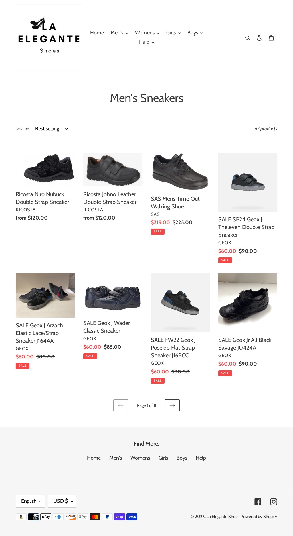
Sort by (22, 129)
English (29, 501)
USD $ (60, 501)
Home (94, 458)
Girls (163, 458)
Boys (182, 458)
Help (201, 458)
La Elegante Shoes (223, 516)
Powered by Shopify (259, 516)
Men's (115, 458)
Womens (140, 458)
